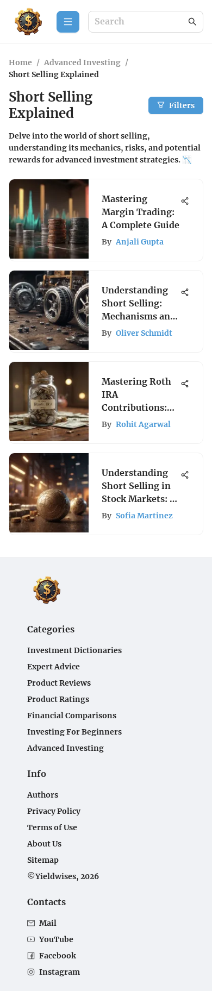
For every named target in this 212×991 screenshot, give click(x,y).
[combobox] (140, 22)
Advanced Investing (82, 62)
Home (20, 62)
